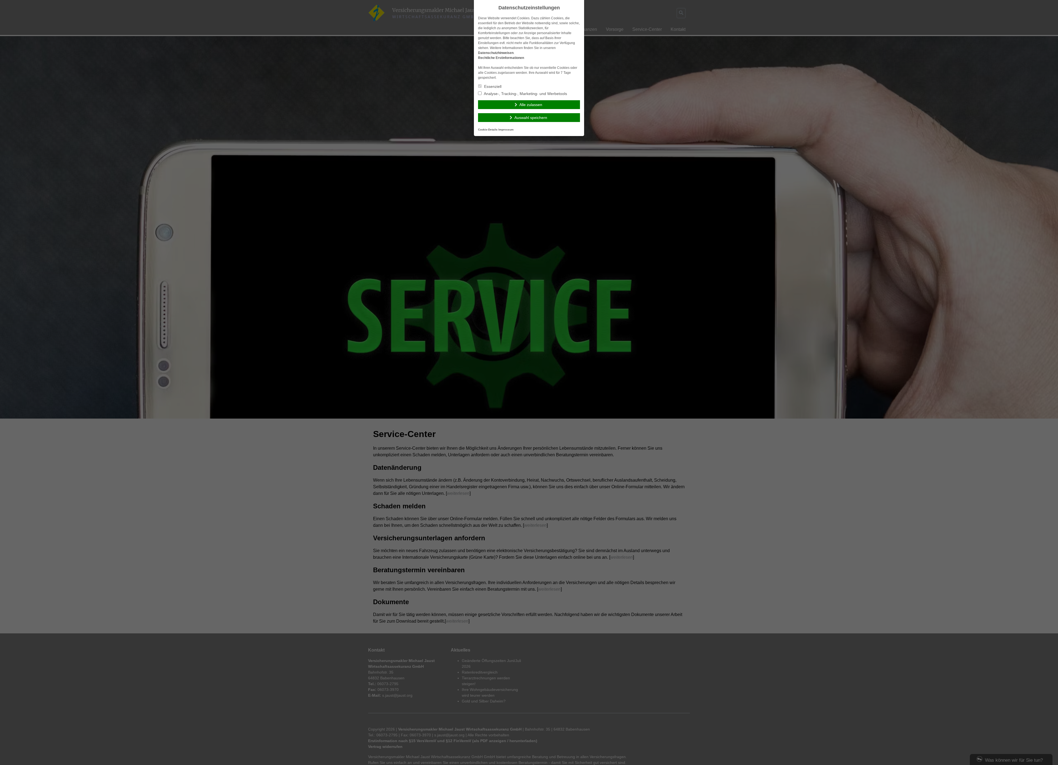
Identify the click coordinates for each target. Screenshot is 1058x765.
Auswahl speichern (530, 117)
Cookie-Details (488, 129)
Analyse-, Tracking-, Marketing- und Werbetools (525, 93)
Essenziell (492, 86)
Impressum (506, 129)
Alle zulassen (530, 104)
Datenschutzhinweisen (496, 53)
